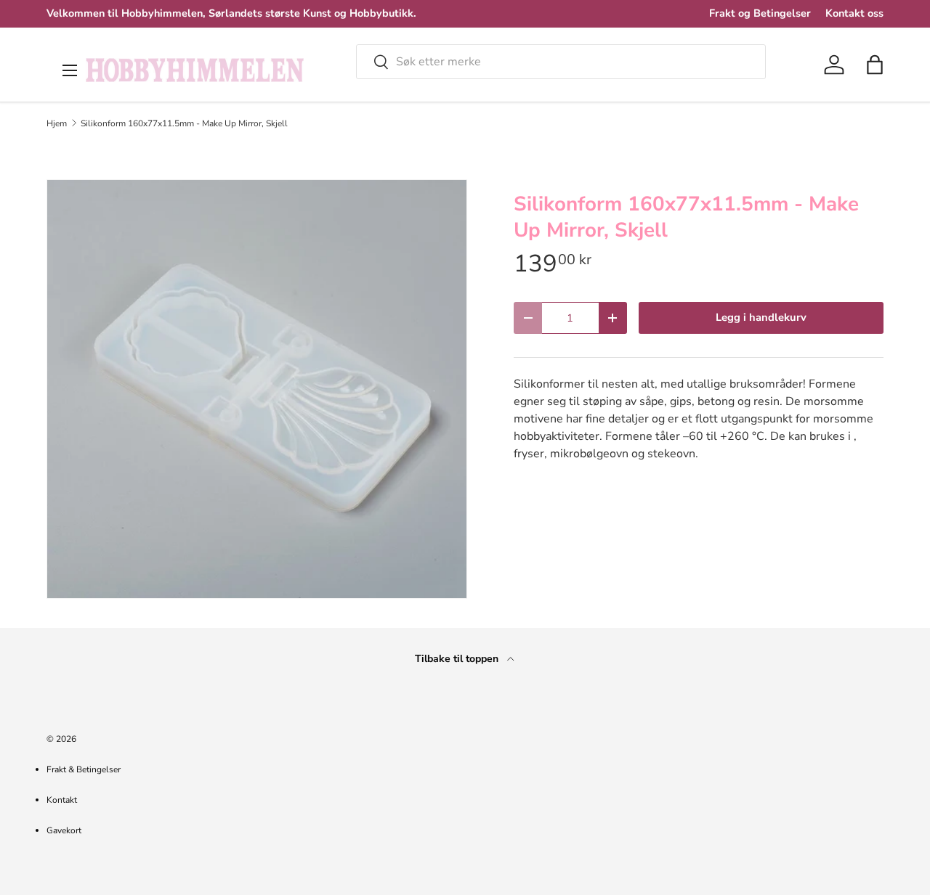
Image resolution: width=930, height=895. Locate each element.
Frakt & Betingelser (83, 769)
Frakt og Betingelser (760, 13)
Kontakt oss (854, 13)
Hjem (56, 123)
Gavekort (63, 830)
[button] (875, 65)
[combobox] (561, 61)
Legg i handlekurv (761, 317)
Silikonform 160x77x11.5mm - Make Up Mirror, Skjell (184, 123)
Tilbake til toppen (458, 659)
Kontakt (61, 800)
